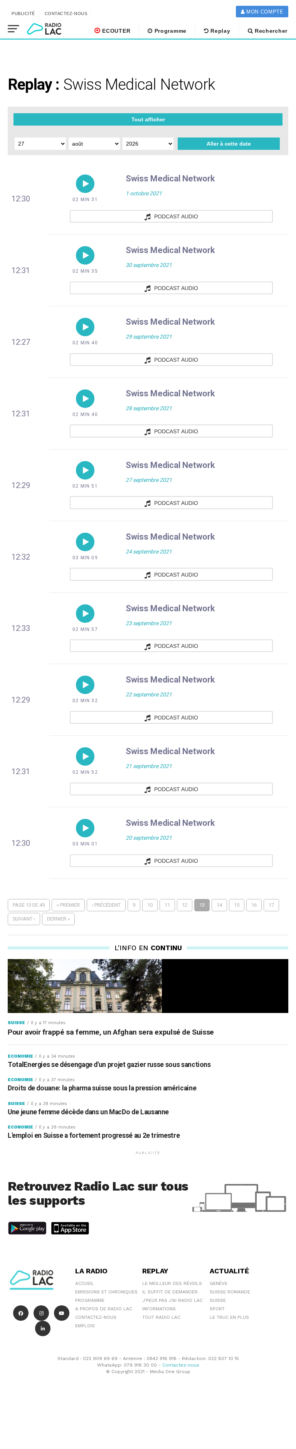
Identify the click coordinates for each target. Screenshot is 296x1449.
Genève (218, 1283)
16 (254, 905)
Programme (170, 31)
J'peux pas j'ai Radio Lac (172, 1300)
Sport (217, 1308)
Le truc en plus (229, 1317)
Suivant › (24, 919)
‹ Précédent (106, 905)
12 (184, 905)
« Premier (68, 905)
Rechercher (270, 31)
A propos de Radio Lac (103, 1308)
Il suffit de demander (170, 1292)
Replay (219, 31)
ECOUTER (116, 31)
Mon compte (263, 12)
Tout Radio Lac (161, 1317)
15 (236, 905)
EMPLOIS (85, 1325)
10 (150, 905)
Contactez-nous (66, 13)
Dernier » (58, 919)
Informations (159, 1308)
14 (219, 905)
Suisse (218, 1300)
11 (167, 905)
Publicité (23, 13)
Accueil (84, 1283)
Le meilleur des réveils (172, 1283)
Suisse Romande (230, 1292)
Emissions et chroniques (106, 1292)
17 (271, 905)
